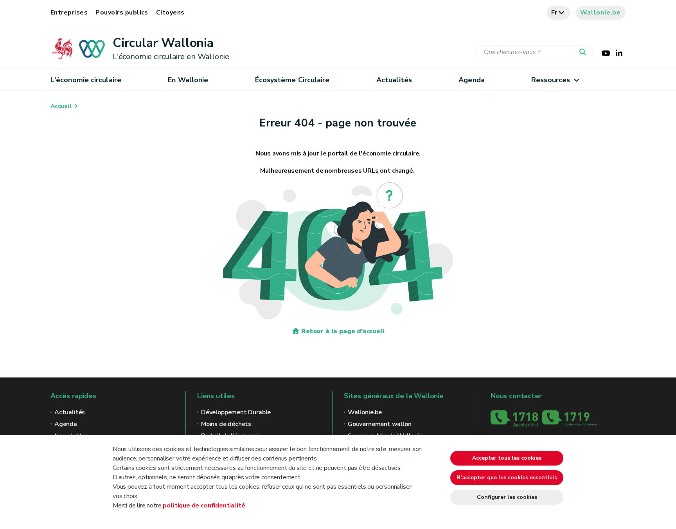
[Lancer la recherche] (584, 52)
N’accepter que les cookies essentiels (507, 477)
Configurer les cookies (507, 497)
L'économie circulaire (85, 80)
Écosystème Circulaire (292, 80)
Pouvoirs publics (121, 12)
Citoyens (170, 12)
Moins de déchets (226, 424)
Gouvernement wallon (380, 424)
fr (554, 12)
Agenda (471, 80)
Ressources (550, 80)
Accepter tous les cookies (506, 458)
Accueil (61, 106)
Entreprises (69, 12)
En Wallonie (188, 80)
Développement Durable (236, 412)
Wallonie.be (600, 12)
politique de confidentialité (204, 505)
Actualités (394, 80)
